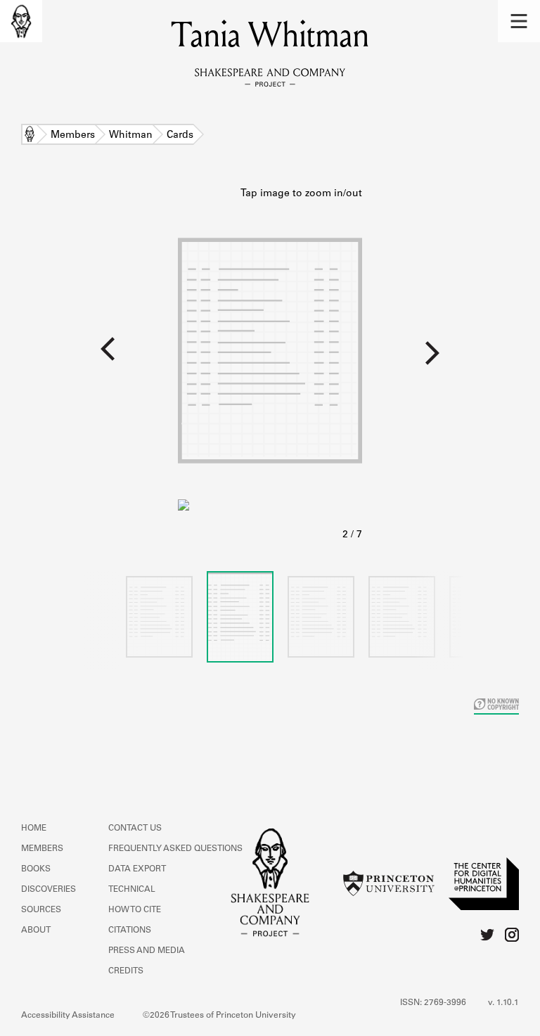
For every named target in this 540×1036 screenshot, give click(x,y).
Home (29, 136)
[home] (21, 21)
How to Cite (134, 910)
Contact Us (135, 828)
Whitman (131, 136)
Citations (129, 930)
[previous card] (89, 358)
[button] (519, 21)
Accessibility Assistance (68, 1015)
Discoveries (48, 889)
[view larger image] (270, 365)
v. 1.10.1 (503, 1003)
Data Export (137, 869)
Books (36, 869)
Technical (131, 889)
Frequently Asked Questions (175, 849)
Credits (125, 971)
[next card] (451, 358)
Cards (180, 136)
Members (73, 136)
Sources (41, 910)
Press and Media (146, 951)
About (36, 930)
